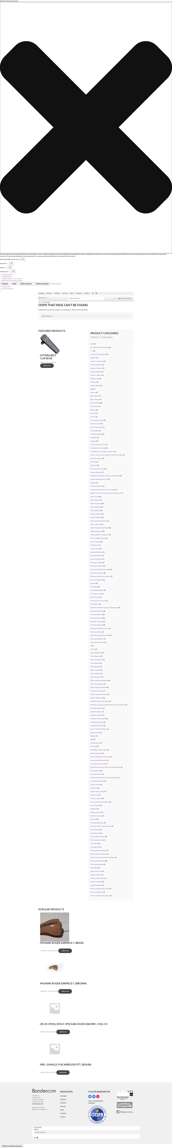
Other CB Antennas (96, 659)
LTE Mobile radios (95, 594)
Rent (91, 739)
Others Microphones (96, 684)
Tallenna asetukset (42, 284)
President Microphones (97, 718)
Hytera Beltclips (95, 510)
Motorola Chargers (96, 621)
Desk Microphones (96, 458)
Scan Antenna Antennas (97, 764)
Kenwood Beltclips (96, 559)
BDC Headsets (95, 403)
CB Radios (93, 437)
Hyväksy (5, 284)
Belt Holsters (94, 406)
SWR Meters (94, 795)
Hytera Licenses (95, 524)
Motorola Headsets (96, 625)
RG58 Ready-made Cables (98, 750)
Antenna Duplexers (96, 368)
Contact (86, 293)
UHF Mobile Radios (96, 840)
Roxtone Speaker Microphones (100, 757)
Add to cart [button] (47, 365)
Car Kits (92, 417)
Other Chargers (95, 670)
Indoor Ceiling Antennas (97, 538)
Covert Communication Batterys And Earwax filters (106, 455)
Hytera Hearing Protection (98, 521)
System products (95, 798)
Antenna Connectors (96, 361)
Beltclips (93, 410)
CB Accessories (95, 423)
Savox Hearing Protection (98, 760)
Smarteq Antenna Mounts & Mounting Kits (103, 777)
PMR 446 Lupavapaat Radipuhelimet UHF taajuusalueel (107, 705)
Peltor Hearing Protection (98, 687)
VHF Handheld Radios (97, 861)
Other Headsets (95, 673)
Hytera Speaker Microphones (99, 534)
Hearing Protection (96, 486)
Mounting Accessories (97, 642)
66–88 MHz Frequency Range (99, 347)
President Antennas (96, 708)
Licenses (93, 583)
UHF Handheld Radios (97, 836)
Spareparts (93, 788)
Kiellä (14, 284)
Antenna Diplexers (96, 364)
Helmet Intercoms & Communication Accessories (105, 493)
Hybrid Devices (95, 500)
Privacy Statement (7, 288)
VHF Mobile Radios (96, 864)
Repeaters (93, 809)
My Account (38, 1127)
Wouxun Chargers (96, 881)
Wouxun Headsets (96, 885)
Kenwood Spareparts (97, 573)
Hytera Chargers (95, 514)
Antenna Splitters (95, 371)
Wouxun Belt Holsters (97, 878)
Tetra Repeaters (95, 833)
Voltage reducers (95, 812)
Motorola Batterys (96, 614)
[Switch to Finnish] (92, 293)
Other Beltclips (95, 666)
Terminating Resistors (97, 823)
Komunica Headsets (96, 580)
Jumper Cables (95, 548)
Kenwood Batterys (96, 555)
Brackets (93, 413)
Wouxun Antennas (96, 871)
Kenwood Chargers (96, 562)
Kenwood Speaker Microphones (100, 576)
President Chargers (96, 715)
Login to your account (124, 298)
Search (36, 1129)
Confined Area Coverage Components (102, 451)
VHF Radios (94, 868)
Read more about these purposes (12, 280)
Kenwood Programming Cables (100, 569)
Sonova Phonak (95, 784)
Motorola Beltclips (96, 618)
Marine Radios (94, 597)
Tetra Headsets (95, 829)
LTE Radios (93, 587)
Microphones (94, 604)
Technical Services (96, 816)
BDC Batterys (94, 396)
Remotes (93, 736)
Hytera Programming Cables (99, 528)
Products (49, 293)
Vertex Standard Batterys (98, 850)
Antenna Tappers (95, 375)
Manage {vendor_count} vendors (12, 278)
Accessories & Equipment (98, 354)
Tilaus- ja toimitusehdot (95, 1101)
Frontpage (41, 293)
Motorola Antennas (96, 611)
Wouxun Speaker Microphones (100, 895)
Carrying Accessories (96, 420)
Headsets (93, 483)
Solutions (57, 293)
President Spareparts (97, 722)
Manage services (7, 276)
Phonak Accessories (96, 691)
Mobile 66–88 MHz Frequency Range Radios (104, 607)
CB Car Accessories (96, 427)
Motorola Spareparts (96, 639)
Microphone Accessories (98, 600)
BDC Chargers (94, 399)
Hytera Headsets (95, 517)
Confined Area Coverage (98, 448)
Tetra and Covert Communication (100, 826)
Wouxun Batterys (95, 875)
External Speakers (96, 472)
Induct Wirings (95, 541)
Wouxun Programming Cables (99, 888)
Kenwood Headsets (96, 566)
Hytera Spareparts (96, 531)
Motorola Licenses (96, 632)
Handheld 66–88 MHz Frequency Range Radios (105, 476)
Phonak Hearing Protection (99, 694)
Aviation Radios (95, 385)
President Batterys (96, 711)
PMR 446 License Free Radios (99, 701)
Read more (63, 1072)
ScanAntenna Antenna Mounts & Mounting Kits (105, 767)
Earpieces (93, 465)
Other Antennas (95, 656)
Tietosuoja (91, 1103)
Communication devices (97, 444)
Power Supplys (95, 805)
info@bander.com (37, 1103)
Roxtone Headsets (96, 753)
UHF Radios (94, 843)
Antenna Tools (94, 378)
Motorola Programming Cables (100, 635)
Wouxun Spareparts (96, 892)
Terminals (93, 819)
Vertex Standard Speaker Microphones (102, 857)
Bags (91, 389)
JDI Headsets (94, 545)
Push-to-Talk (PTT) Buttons (98, 729)
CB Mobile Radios (96, 434)
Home (40, 302)
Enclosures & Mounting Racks (99, 802)
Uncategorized (95, 847)
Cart (36, 1137)
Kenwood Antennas (96, 552)
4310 (92, 344)
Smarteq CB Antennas (97, 781)
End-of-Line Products (97, 469)
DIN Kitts (93, 462)
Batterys (93, 392)
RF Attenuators (95, 743)
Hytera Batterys (95, 507)
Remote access (95, 732)
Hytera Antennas (95, 503)
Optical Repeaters (96, 653)
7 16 (91, 351)
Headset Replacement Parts (99, 479)
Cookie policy (6, 286)
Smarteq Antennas (96, 774)
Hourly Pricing (94, 496)
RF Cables (93, 746)
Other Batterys (95, 663)
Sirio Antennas (95, 770)
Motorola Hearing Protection (99, 628)
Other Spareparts (95, 677)
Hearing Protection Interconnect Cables (102, 489)
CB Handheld (94, 430)
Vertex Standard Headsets (98, 854)
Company (78, 293)
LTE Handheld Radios (97, 590)
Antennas (93, 382)
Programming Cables (96, 725)
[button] (86, 127)
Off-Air (92, 649)
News (71, 293)
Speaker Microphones (97, 791)
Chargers (93, 441)
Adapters (93, 358)
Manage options (7, 274)
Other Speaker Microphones (99, 680)
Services (65, 293)
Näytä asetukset (26, 284)
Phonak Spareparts (96, 698)
